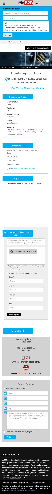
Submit (8, 35)
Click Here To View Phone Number (27, 87)
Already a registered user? (16, 388)
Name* (11, 277)
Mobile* (12, 295)
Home (4, 42)
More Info (10, 127)
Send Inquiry (14, 314)
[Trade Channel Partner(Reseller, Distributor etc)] (26, 27)
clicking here (15, 478)
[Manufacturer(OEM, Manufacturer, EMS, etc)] (26, 25)
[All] (26, 23)
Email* (11, 286)
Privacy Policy (30, 490)
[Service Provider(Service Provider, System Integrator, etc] (26, 30)
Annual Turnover (13, 114)
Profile (9, 120)
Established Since (13, 102)
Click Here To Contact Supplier (38, 48)
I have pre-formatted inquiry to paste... (23, 273)
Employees (11, 108)
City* (10, 304)
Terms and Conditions (16, 490)
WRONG (26, 359)
